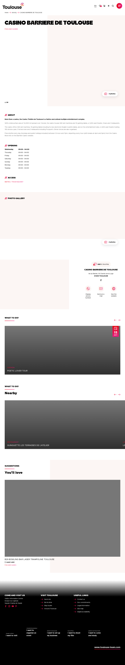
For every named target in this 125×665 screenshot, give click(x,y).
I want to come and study (94, 634)
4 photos (112, 94)
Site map (80, 608)
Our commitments (83, 602)
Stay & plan (48, 605)
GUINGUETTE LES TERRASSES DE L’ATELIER (28, 445)
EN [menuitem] (95, 6)
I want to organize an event (31, 632)
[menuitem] (95, 6)
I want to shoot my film (74, 634)
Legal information (83, 605)
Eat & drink (48, 602)
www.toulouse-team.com (107, 647)
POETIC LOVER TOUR (17, 371)
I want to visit (11, 635)
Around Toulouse (50, 608)
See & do (47, 599)
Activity (14, 12)
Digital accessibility (83, 612)
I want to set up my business (53, 634)
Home (6, 12)
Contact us (81, 599)
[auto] (108, 6)
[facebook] (101, 280)
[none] (95, 6)
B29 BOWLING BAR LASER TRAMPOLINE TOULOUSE (29, 559)
